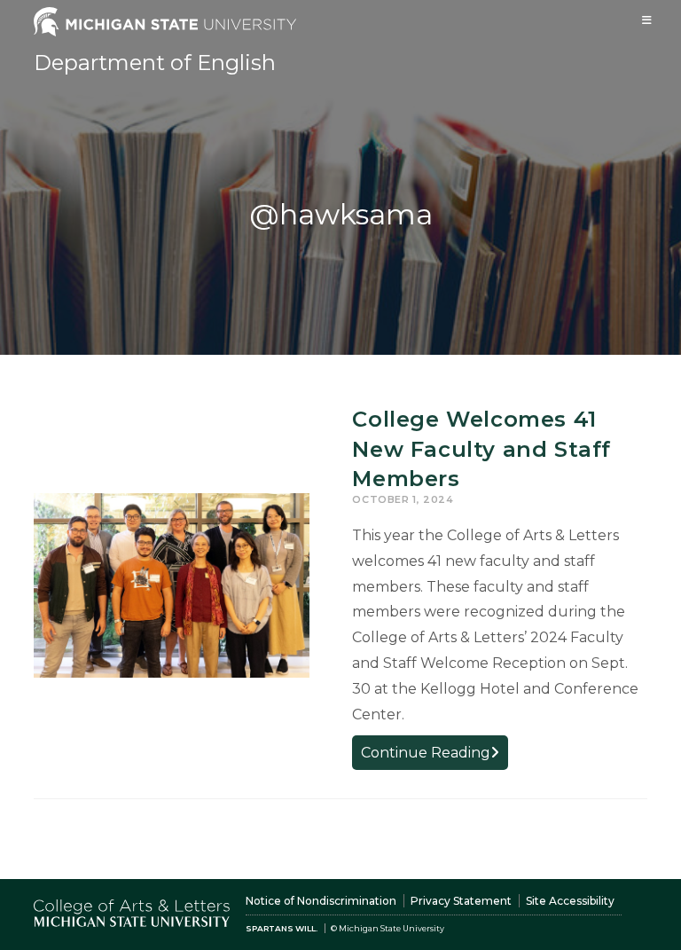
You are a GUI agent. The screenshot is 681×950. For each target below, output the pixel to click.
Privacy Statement (461, 900)
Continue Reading (434, 756)
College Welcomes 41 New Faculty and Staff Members (481, 448)
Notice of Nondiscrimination (321, 900)
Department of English (155, 62)
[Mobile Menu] (647, 20)
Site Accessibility (570, 900)
